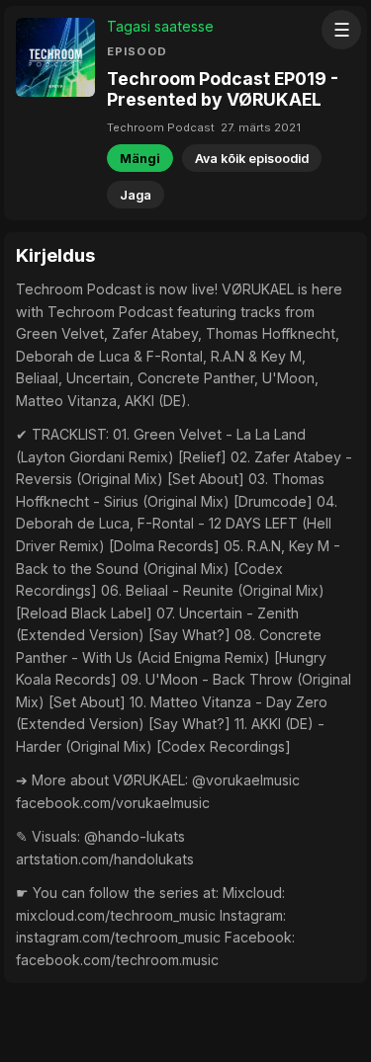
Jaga (135, 195)
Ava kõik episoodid (252, 158)
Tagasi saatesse (160, 26)
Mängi (140, 158)
